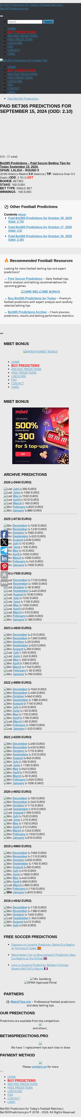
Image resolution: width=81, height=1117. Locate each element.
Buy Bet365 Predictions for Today (32, 298)
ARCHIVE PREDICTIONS (23, 36)
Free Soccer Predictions (25, 278)
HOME (12, 28)
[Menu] (1, 16)
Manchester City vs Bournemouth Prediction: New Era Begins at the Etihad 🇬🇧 (43, 956)
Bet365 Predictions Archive (27, 312)
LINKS (11, 53)
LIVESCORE (15, 43)
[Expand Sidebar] (1, 333)
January (19, 892)
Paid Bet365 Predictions (23, 98)
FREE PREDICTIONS (20, 39)
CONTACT (14, 50)
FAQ (10, 46)
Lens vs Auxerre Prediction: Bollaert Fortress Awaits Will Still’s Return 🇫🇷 (39, 966)
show (22, 214)
